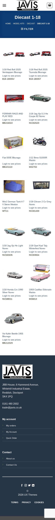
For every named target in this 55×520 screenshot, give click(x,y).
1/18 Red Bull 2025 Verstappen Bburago (12, 70)
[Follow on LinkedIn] (33, 485)
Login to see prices (11, 76)
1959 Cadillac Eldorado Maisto (40, 291)
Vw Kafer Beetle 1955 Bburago (12, 335)
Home (8, 24)
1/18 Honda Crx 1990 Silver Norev (12, 291)
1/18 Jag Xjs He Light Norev (12, 247)
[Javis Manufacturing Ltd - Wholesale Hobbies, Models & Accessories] (27, 5)
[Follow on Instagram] (25, 485)
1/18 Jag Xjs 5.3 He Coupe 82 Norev (38, 115)
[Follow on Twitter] (29, 485)
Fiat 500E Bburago (11, 158)
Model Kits (18, 24)
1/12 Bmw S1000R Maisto (38, 159)
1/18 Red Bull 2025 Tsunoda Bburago (38, 70)
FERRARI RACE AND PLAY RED (12, 115)
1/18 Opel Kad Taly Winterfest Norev (38, 247)
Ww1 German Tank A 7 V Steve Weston (13, 203)
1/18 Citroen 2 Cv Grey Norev (40, 203)
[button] (4, 5)
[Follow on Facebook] (22, 485)
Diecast (31, 24)
